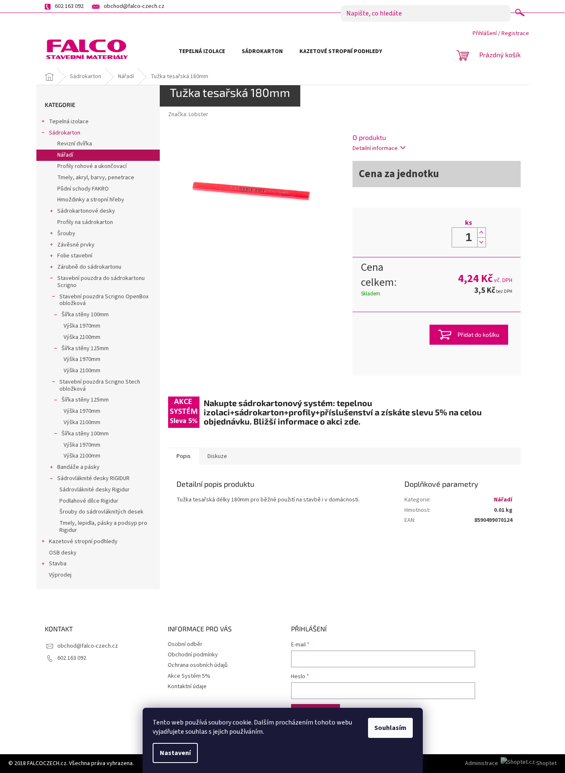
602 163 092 (71, 658)
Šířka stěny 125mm (85, 348)
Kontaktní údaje (187, 686)
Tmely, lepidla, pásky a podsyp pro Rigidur (103, 526)
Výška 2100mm (82, 337)
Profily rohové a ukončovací (92, 166)
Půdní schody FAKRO (83, 189)
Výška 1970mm (82, 326)
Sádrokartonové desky (86, 211)
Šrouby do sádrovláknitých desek (101, 512)
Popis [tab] (183, 456)
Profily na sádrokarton (85, 222)
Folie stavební (74, 256)
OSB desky (63, 553)
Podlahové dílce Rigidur (88, 501)
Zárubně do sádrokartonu (89, 267)
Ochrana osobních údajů (198, 665)
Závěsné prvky (76, 245)
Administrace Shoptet (511, 763)
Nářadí (65, 155)
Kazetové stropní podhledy (83, 541)
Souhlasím (390, 727)
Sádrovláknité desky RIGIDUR (93, 478)
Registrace (515, 33)
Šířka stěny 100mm (85, 314)
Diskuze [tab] (217, 456)
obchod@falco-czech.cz (87, 646)
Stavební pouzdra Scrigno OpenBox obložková (103, 300)
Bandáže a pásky (78, 467)
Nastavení (175, 753)
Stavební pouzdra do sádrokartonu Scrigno (101, 282)
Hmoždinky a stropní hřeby (90, 200)
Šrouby (66, 233)
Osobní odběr (185, 644)
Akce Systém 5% (189, 676)
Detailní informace (375, 148)
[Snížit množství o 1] (481, 242)
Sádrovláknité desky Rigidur (94, 490)
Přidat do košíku (478, 334)
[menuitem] (201, 51)
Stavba (57, 563)
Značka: (188, 114)
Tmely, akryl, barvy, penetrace (95, 177)
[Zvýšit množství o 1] (481, 232)
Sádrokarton (64, 133)
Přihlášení (485, 33)
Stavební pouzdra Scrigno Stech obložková (99, 385)
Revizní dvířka (74, 144)
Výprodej (60, 575)
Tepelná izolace (69, 121)
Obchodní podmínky (193, 655)
